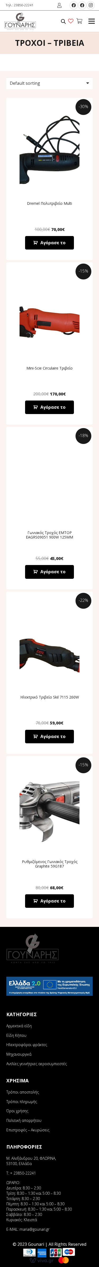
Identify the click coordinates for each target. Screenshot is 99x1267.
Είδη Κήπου (16, 1035)
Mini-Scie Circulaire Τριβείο (49, 368)
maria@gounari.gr (34, 1229)
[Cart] (79, 21)
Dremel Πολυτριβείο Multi (49, 203)
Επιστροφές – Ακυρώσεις (27, 1129)
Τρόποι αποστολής (22, 1092)
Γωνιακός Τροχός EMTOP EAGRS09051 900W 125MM (49, 535)
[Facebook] (73, 5)
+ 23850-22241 (23, 1173)
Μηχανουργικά (18, 1054)
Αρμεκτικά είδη (19, 1025)
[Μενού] (91, 21)
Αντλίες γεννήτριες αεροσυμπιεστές (36, 1063)
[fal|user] (60, 5)
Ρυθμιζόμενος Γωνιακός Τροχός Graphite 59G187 (49, 864)
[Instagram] (90, 5)
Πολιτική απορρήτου (23, 1120)
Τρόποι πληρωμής (21, 1101)
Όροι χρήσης (17, 1110)
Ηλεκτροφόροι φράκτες (26, 1044)
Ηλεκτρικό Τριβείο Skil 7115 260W (49, 697)
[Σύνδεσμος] (20, 21)
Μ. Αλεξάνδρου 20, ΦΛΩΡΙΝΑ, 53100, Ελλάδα (31, 1161)
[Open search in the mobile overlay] (63, 21)
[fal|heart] (72, 21)
